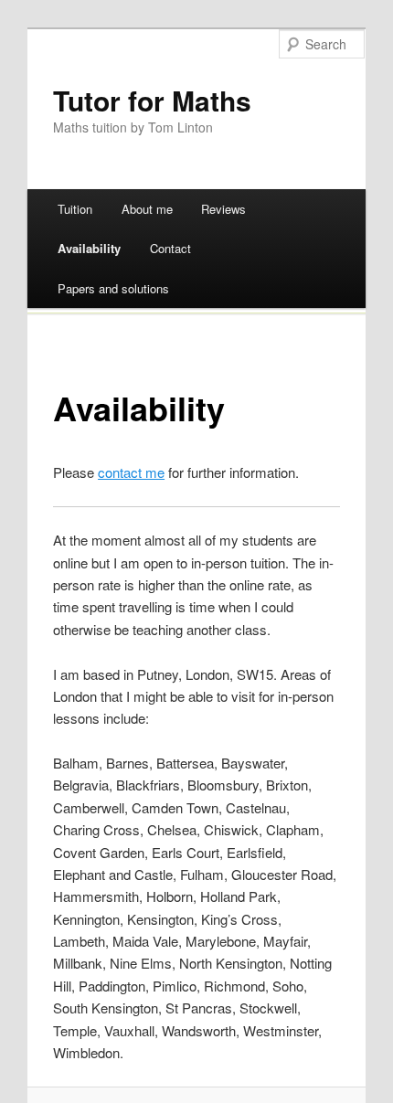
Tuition (75, 208)
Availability (89, 248)
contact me (131, 472)
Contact (170, 248)
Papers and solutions (113, 288)
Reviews (223, 208)
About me (147, 208)
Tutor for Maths (152, 100)
